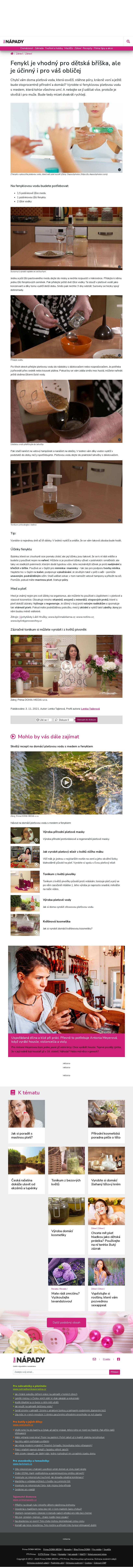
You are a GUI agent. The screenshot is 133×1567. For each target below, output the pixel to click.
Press (53, 1554)
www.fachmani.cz (22, 1463)
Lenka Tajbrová (90, 709)
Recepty (87, 48)
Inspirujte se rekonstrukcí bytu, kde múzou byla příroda (43, 1485)
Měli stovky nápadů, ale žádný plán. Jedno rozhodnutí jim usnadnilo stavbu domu (55, 1453)
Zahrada (39, 48)
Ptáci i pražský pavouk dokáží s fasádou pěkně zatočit (41, 1449)
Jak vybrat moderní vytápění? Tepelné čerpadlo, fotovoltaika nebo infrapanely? (53, 1445)
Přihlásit (114, 1372)
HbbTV (83, 1554)
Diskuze (63, 720)
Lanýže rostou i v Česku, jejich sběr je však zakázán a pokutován (47, 1398)
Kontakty (68, 1549)
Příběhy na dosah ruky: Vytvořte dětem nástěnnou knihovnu (45, 1504)
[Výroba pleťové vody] (25, 903)
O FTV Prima (43, 1554)
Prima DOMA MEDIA (52, 1549)
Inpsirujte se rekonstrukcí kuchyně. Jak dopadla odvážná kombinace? (49, 1477)
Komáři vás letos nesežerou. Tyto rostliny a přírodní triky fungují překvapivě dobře (56, 1525)
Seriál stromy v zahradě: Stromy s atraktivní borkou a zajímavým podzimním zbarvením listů (60, 1410)
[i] (66, 137)
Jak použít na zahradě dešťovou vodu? (34, 1406)
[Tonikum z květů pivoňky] (25, 882)
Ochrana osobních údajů (38, 1562)
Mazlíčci (68, 48)
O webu (106, 1359)
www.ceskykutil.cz (23, 1424)
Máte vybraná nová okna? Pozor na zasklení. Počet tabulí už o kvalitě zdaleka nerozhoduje (60, 1437)
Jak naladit (73, 1554)
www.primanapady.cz (25, 1499)
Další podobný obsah (66, 1322)
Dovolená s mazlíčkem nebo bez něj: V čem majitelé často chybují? (48, 1508)
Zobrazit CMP (100, 1562)
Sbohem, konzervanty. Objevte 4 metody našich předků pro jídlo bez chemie (53, 1512)
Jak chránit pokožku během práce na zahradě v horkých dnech (46, 1394)
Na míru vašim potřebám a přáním (32, 1441)
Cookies (88, 1562)
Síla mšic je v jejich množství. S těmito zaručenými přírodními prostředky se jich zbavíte (58, 1414)
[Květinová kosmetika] (25, 925)
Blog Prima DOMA (82, 1549)
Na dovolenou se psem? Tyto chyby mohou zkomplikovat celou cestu (49, 1521)
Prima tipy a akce (103, 48)
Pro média (97, 1549)
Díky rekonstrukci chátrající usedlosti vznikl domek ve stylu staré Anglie (50, 1469)
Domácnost (26, 48)
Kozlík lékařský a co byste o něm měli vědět (37, 1402)
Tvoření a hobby (54, 48)
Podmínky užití (57, 1562)
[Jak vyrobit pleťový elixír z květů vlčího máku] (25, 857)
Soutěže (107, 1549)
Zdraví (77, 48)
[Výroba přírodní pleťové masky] (25, 835)
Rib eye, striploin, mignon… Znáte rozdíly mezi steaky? (42, 1517)
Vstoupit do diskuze (86, 719)
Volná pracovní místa (97, 1554)
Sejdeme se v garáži (25, 1489)
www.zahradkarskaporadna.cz (29, 1389)
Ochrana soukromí (74, 1562)
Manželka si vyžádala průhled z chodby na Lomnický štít (42, 1481)
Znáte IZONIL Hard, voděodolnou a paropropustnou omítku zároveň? (49, 1473)
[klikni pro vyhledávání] (128, 41)
